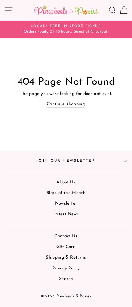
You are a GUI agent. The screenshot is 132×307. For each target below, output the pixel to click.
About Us (66, 182)
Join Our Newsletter (66, 161)
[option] (66, 29)
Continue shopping (66, 104)
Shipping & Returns (66, 257)
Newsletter (66, 203)
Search (66, 279)
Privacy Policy (66, 268)
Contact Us (65, 236)
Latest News (66, 214)
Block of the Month (66, 193)
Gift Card (66, 247)
